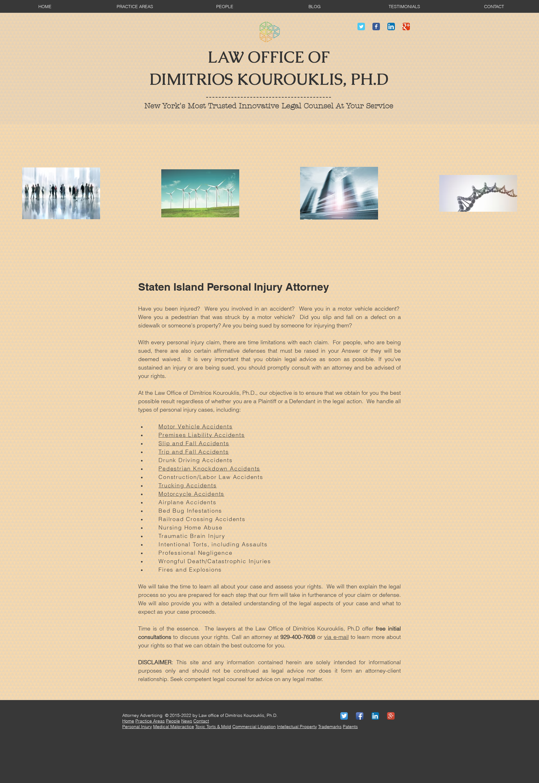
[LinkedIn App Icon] (391, 26)
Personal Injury (137, 726)
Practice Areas (150, 721)
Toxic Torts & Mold (213, 726)
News (186, 721)
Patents (350, 726)
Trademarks (330, 726)
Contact (201, 721)
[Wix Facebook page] (376, 26)
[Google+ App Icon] (391, 716)
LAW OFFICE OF (269, 57)
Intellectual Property (297, 726)
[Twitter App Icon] (344, 716)
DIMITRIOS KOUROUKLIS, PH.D (268, 79)
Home (128, 721)
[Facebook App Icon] (359, 716)
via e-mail (336, 636)
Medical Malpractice (173, 726)
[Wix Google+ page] (406, 26)
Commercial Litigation (254, 726)
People (173, 721)
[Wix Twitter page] (361, 26)
